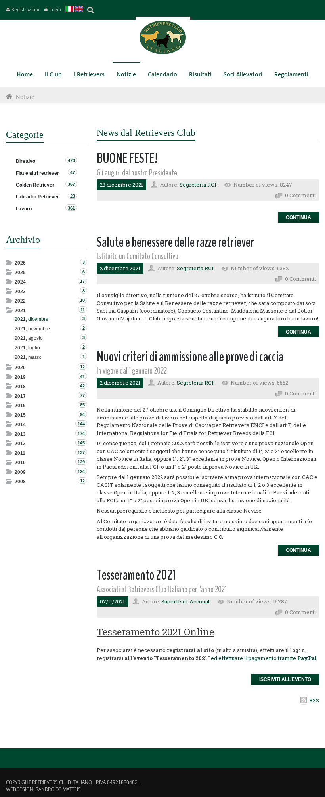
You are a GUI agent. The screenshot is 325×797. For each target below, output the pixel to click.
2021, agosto (29, 338)
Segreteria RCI (198, 184)
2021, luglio (27, 348)
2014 (20, 424)
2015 (20, 415)
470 (71, 160)
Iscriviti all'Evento (285, 679)
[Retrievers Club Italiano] (163, 39)
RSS (314, 700)
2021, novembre (32, 329)
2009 (20, 472)
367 (71, 184)
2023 (20, 291)
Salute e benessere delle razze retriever (175, 242)
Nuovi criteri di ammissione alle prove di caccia (190, 356)
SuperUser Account (185, 601)
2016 (20, 405)
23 (72, 196)
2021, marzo (28, 357)
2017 (20, 396)
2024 (20, 282)
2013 (20, 434)
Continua (298, 217)
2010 (20, 462)
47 (72, 172)
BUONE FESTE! (127, 158)
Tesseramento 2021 (136, 575)
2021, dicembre (31, 319)
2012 (20, 443)
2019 (20, 377)
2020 (20, 367)
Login (55, 9)
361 (71, 208)
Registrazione (26, 9)
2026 (20, 263)
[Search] (90, 9)
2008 (20, 481)
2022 (20, 301)
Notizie (25, 97)
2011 (20, 453)
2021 (20, 310)
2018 (20, 386)
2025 (20, 272)
